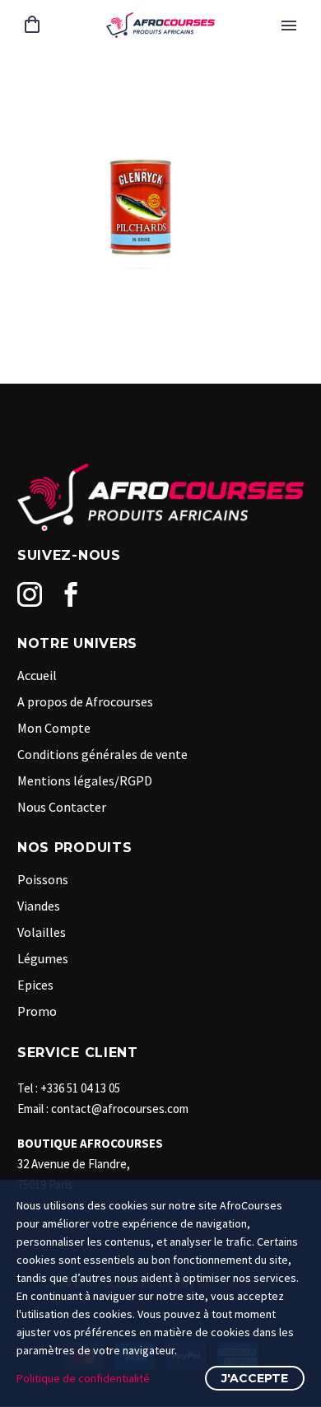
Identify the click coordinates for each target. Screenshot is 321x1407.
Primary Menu (289, 25)
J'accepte (254, 1378)
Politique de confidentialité (83, 1378)
